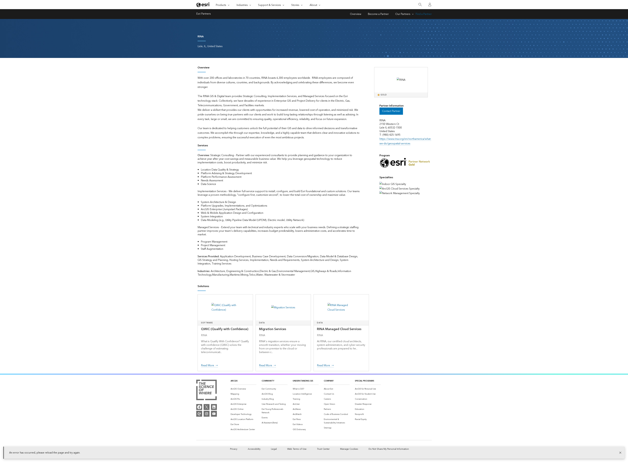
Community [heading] (268, 381)
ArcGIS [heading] (234, 381)
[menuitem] (243, 388)
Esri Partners (203, 14)
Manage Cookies (349, 449)
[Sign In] (430, 5)
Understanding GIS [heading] (303, 381)
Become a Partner (378, 14)
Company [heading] (329, 381)
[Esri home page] (203, 4)
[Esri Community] (199, 414)
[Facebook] (199, 407)
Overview (355, 14)
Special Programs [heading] (364, 381)
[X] (206, 407)
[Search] (420, 4)
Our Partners (402, 14)
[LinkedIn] (214, 407)
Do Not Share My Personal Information (389, 449)
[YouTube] (214, 414)
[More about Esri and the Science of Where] (206, 391)
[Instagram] (206, 414)
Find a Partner (424, 14)
